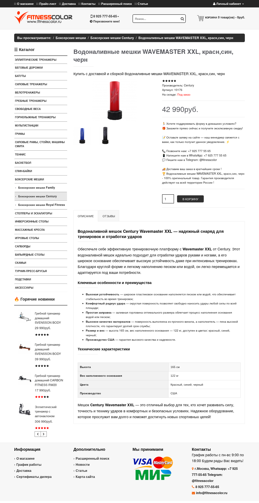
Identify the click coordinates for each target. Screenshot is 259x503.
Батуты (20, 76)
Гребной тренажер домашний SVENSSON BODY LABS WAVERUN (48, 351)
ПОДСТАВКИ (23, 279)
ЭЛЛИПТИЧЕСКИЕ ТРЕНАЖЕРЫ (35, 60)
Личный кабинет (228, 3)
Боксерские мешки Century (37, 196)
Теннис (20, 154)
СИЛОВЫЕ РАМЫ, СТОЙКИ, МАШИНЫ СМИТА (40, 144)
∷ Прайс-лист (46, 3)
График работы (28, 464)
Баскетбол (23, 163)
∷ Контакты (87, 3)
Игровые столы (27, 238)
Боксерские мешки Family (36, 187)
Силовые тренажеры (31, 84)
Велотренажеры (27, 92)
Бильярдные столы (30, 254)
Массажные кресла (30, 230)
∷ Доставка (67, 3)
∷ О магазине (24, 3)
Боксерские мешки (29, 179)
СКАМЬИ (20, 263)
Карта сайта (85, 476)
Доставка (23, 470)
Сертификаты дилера (34, 476)
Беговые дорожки (29, 67)
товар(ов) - (231, 17)
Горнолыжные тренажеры (35, 117)
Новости (83, 464)
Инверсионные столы (32, 221)
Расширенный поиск (92, 458)
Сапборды (22, 246)
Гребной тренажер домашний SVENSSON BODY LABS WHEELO (48, 320)
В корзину (190, 199)
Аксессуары (24, 287)
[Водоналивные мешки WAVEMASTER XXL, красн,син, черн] (82, 136)
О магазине (25, 458)
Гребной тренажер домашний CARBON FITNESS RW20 (49, 380)
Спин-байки (23, 171)
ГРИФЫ (20, 134)
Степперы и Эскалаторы (33, 213)
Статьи (81, 470)
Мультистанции (26, 125)
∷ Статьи (141, 3)
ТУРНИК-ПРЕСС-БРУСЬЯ (31, 271)
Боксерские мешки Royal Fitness (41, 205)
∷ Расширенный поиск (115, 3)
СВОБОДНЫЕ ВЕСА (28, 109)
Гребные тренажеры (31, 101)
